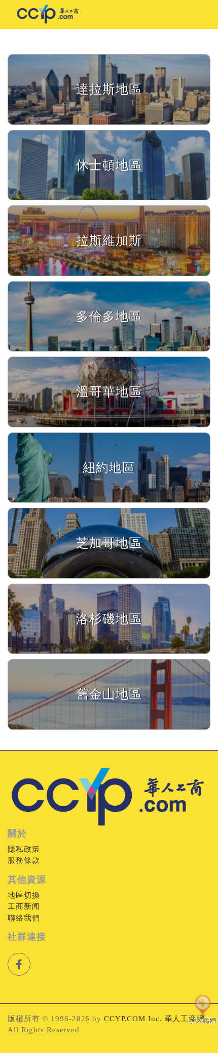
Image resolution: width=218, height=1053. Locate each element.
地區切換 (24, 895)
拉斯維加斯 (109, 240)
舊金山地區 (109, 694)
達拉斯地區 (109, 89)
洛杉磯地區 (109, 619)
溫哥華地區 (109, 392)
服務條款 (24, 860)
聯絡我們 (24, 918)
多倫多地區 (109, 316)
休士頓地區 (109, 165)
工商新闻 (24, 906)
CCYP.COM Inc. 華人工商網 (154, 1019)
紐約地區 (109, 467)
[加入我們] (203, 1010)
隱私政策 (24, 849)
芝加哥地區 (109, 543)
